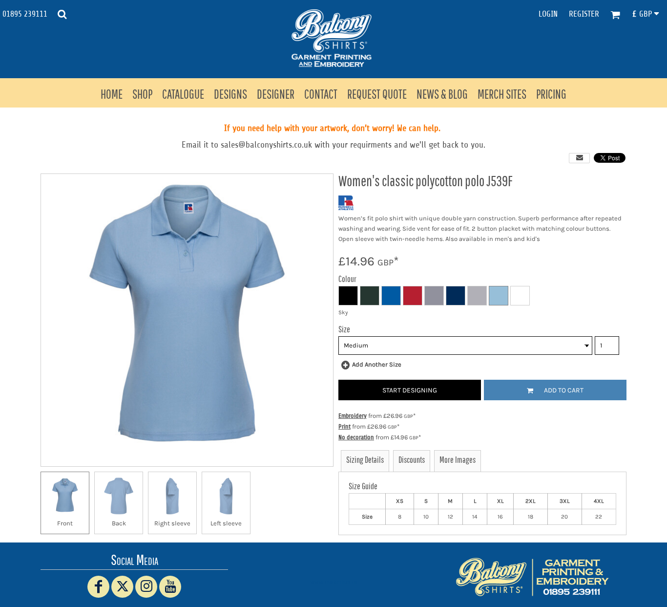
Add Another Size (376, 364)
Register (584, 14)
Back (119, 523)
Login (548, 14)
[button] (62, 14)
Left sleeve (226, 523)
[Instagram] (146, 587)
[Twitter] (122, 587)
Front (65, 523)
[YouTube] (170, 587)
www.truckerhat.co (333, 581)
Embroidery (352, 415)
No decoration (356, 437)
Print (344, 426)
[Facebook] (98, 587)
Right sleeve (172, 523)
